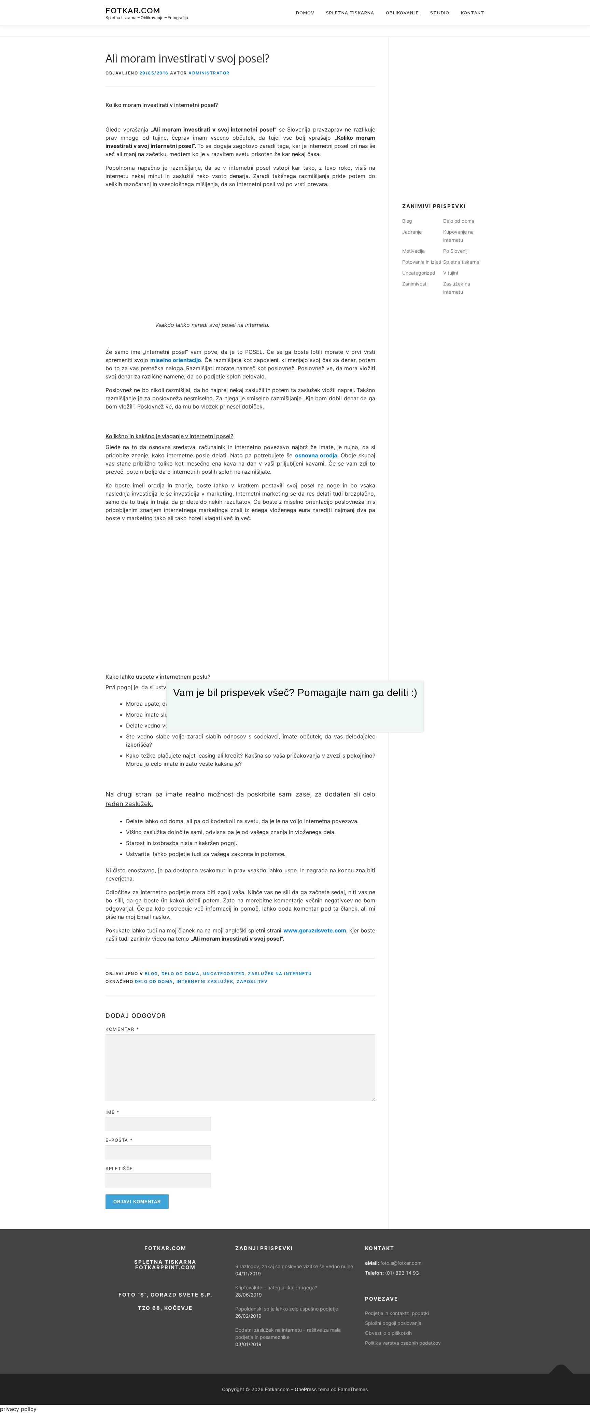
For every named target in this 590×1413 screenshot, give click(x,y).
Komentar (122, 1029)
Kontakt (472, 12)
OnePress (306, 1389)
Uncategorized (224, 973)
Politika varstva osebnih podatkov (403, 1343)
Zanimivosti (414, 284)
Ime (113, 1112)
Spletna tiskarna (350, 12)
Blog (151, 973)
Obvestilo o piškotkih (388, 1333)
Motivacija (413, 251)
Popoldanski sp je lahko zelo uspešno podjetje (286, 1309)
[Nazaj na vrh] (561, 1373)
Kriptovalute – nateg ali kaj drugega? (276, 1287)
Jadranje (412, 232)
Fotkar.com (133, 10)
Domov (305, 12)
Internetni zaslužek (205, 981)
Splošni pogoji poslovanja (393, 1323)
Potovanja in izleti (421, 262)
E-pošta (119, 1140)
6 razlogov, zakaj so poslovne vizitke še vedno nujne (294, 1266)
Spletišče (119, 1168)
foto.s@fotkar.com (400, 1263)
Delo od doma (180, 973)
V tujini (450, 273)
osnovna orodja (316, 455)
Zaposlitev (252, 981)
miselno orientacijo (175, 360)
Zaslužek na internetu (280, 973)
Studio (439, 12)
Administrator (209, 72)
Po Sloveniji (455, 251)
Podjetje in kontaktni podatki (397, 1313)
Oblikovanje (402, 12)
